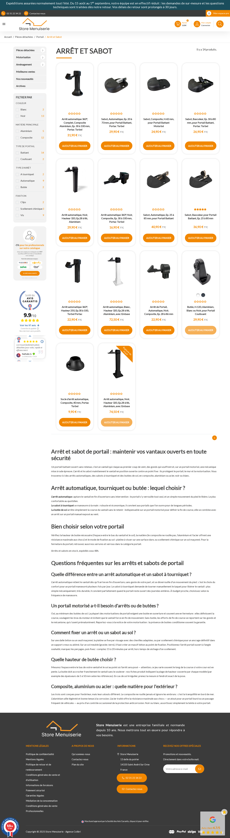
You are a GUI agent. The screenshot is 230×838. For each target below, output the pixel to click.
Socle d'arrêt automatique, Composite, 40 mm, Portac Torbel (75, 403)
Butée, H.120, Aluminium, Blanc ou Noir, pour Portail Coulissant (201, 310)
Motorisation (23, 57)
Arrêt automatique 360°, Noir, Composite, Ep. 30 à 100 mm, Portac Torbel (117, 218)
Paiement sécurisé (35, 790)
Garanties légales (35, 795)
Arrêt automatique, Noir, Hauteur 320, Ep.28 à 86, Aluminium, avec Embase (116, 403)
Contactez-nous (37, 13)
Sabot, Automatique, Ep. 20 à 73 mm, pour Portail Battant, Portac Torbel (116, 122)
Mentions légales (35, 759)
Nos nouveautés (24, 78)
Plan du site (78, 764)
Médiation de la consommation (42, 800)
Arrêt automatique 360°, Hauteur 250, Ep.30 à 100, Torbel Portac (75, 310)
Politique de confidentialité (40, 754)
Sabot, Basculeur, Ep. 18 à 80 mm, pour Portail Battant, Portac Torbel (200, 122)
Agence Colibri (73, 831)
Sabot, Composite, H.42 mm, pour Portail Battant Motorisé (158, 122)
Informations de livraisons (39, 785)
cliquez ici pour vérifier (139, 821)
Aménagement (24, 64)
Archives (21, 85)
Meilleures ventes (25, 71)
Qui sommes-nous (81, 754)
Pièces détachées (25, 50)
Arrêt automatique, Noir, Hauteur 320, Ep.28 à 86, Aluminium (75, 218)
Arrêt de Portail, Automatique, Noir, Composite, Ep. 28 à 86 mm (158, 310)
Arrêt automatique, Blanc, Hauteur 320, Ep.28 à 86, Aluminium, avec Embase (116, 310)
